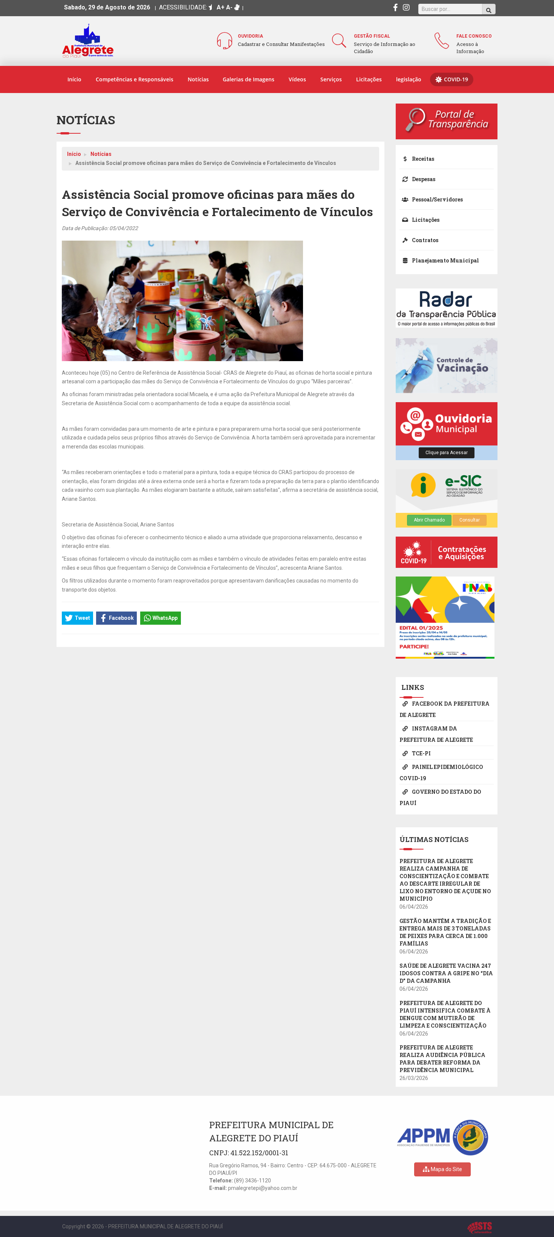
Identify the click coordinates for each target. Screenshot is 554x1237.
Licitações (369, 79)
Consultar (469, 520)
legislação (408, 79)
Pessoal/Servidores (437, 199)
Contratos (424, 240)
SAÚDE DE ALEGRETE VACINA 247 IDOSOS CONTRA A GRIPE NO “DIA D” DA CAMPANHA (446, 973)
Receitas (422, 158)
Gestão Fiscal (372, 36)
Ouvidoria (250, 36)
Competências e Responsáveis (134, 79)
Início (74, 79)
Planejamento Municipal (445, 260)
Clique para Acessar (446, 452)
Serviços (331, 79)
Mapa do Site (446, 1169)
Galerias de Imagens (248, 79)
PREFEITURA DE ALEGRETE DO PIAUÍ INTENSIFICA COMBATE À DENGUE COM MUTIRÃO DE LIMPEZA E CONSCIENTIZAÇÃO (445, 1014)
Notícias (198, 79)
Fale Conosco (474, 36)
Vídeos (297, 79)
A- (229, 7)
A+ (221, 7)
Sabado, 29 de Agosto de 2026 (107, 7)
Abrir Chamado (429, 520)
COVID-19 (456, 79)
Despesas (423, 179)
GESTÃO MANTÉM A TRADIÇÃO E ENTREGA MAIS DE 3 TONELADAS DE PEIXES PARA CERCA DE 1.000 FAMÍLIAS (445, 932)
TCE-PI (421, 753)
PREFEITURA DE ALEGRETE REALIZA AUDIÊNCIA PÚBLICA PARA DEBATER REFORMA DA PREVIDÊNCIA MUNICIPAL (442, 1059)
